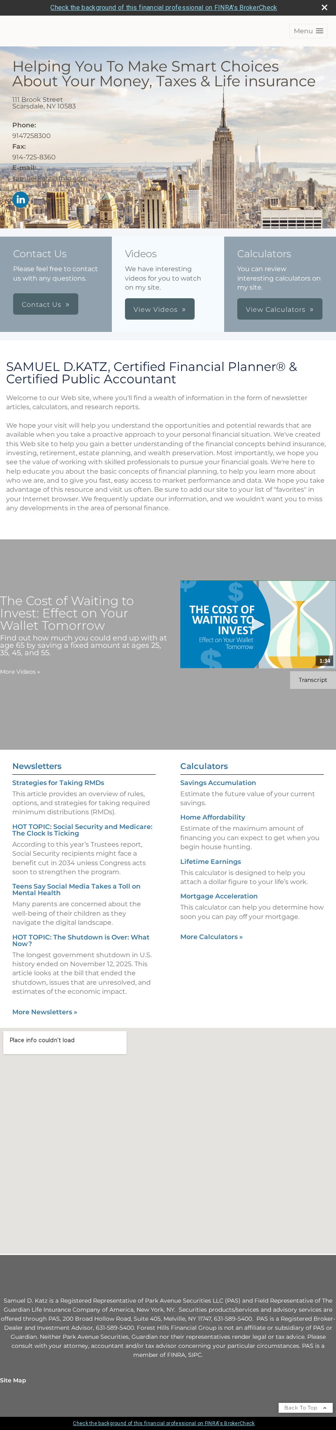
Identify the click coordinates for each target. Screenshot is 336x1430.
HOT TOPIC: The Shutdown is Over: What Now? (81, 940)
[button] (308, 31)
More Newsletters (44, 1012)
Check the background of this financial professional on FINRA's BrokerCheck (163, 8)
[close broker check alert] (324, 7)
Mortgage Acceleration (219, 896)
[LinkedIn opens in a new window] (20, 200)
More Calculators (211, 937)
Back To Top (301, 1408)
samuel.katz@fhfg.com (50, 178)
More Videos (20, 672)
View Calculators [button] (276, 309)
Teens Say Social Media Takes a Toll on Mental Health (76, 889)
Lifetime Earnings (210, 862)
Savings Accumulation (218, 783)
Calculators (204, 766)
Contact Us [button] (41, 305)
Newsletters (36, 766)
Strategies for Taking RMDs (58, 783)
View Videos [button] (156, 309)
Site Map (13, 1380)
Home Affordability (212, 817)
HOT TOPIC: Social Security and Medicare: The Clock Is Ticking (82, 830)
